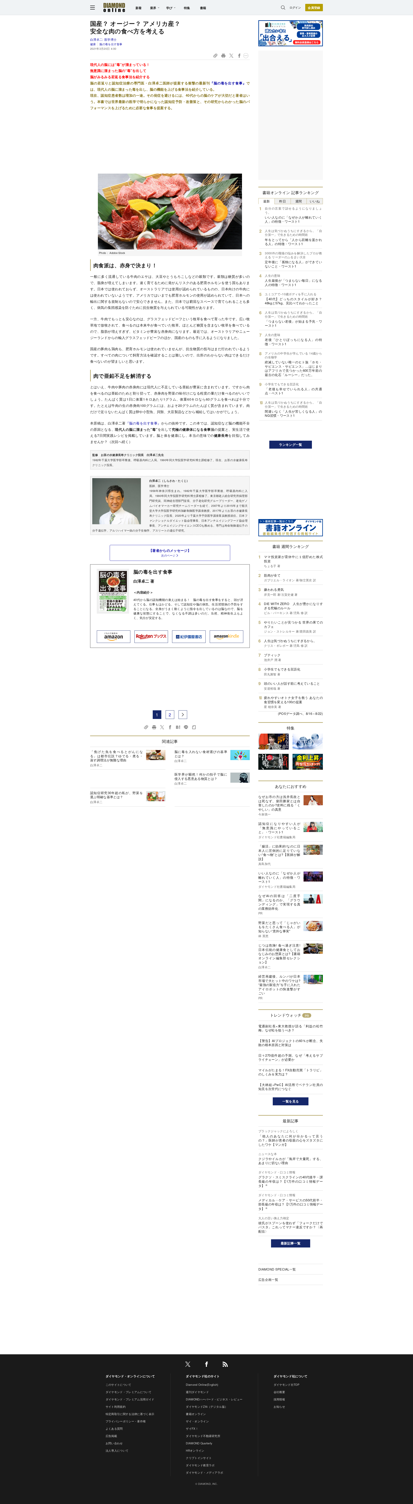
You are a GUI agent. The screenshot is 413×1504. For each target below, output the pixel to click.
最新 (266, 201)
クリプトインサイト (199, 1458)
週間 (298, 201)
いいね (315, 201)
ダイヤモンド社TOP (286, 1385)
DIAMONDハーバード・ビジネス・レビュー (214, 1399)
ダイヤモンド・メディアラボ (204, 1472)
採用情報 (279, 1399)
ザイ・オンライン (197, 1421)
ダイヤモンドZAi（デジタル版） (207, 1406)
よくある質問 (114, 1428)
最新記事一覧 (291, 1243)
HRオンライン (195, 1450)
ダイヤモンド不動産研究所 (203, 1436)
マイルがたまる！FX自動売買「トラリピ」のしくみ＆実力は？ (290, 1072)
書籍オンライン (196, 1414)
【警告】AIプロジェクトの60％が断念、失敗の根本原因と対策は (290, 1042)
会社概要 (279, 1392)
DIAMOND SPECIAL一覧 (277, 1269)
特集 (187, 8)
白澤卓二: (103, 39)
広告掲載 (111, 1436)
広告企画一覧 (268, 1279)
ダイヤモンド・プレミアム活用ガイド (130, 1399)
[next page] (183, 714)
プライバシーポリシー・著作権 (126, 1421)
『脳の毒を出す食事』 (228, 83)
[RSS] (225, 1364)
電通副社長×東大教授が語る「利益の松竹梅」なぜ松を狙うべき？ (290, 1028)
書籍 (203, 8)
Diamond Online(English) (202, 1385)
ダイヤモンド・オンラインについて (130, 1376)
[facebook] (206, 1364)
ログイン (295, 7)
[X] (188, 1364)
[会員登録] (314, 7)
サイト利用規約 (116, 1406)
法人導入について (117, 1450)
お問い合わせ (114, 1443)
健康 (93, 44)
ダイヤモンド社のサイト (203, 1376)
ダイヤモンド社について (291, 1376)
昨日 (282, 201)
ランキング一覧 (290, 444)
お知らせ (279, 1406)
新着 (139, 8)
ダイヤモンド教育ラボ (200, 1465)
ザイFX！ (192, 1428)
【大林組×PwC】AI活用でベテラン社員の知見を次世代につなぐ (290, 1086)
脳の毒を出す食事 (110, 44)
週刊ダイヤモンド (197, 1392)
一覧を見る (290, 1101)
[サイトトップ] (114, 7)
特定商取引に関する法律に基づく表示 (130, 1414)
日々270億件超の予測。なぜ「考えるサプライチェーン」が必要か (290, 1057)
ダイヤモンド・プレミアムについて (128, 1392)
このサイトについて (118, 1385)
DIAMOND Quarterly (199, 1443)
